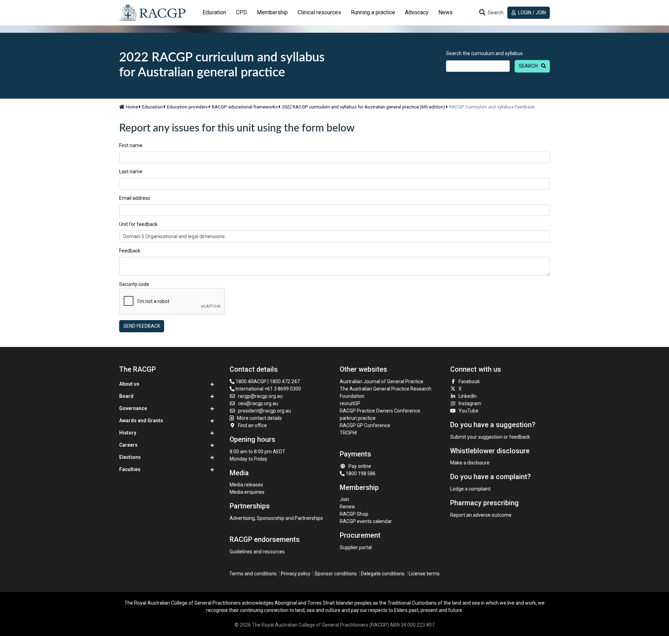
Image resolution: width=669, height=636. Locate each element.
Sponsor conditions (336, 573)
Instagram (470, 403)
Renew (347, 506)
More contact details (259, 418)
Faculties (129, 469)
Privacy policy (295, 573)
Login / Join (531, 12)
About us (129, 384)
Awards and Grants (141, 420)
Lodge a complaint (470, 489)
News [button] (445, 12)
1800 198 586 (360, 473)
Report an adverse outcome (481, 515)
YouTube (468, 411)
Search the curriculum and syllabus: (485, 53)
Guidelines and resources (257, 551)
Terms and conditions (253, 573)
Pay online (359, 466)
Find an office (252, 425)
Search (528, 66)
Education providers (187, 106)
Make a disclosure (470, 462)
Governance (133, 408)
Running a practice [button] (373, 12)
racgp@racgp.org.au (260, 396)
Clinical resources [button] (319, 12)
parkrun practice (358, 418)
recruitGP (350, 403)
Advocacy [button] (417, 12)
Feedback (129, 250)
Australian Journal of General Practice (381, 381)
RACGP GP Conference (365, 425)
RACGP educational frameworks (245, 106)
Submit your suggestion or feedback (490, 437)
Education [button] (214, 12)
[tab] (214, 12)
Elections (130, 457)
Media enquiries (247, 492)
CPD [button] (241, 12)
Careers (128, 445)
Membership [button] (272, 12)
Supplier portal (356, 547)
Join (344, 499)
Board (126, 396)
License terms (424, 573)
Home (132, 106)
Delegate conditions (383, 573)
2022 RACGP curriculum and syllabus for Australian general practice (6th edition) (363, 106)
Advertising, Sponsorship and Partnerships (276, 518)
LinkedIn (468, 396)
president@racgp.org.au (264, 411)
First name (131, 145)
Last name (131, 171)
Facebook (469, 381)
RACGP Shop (354, 514)
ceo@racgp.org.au (258, 403)
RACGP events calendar (366, 521)
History (127, 433)
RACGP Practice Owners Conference (380, 411)
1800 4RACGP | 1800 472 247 (267, 381)
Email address (134, 198)
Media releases (246, 484)
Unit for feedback (138, 224)
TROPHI (348, 433)
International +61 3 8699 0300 (267, 389)
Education (152, 106)
